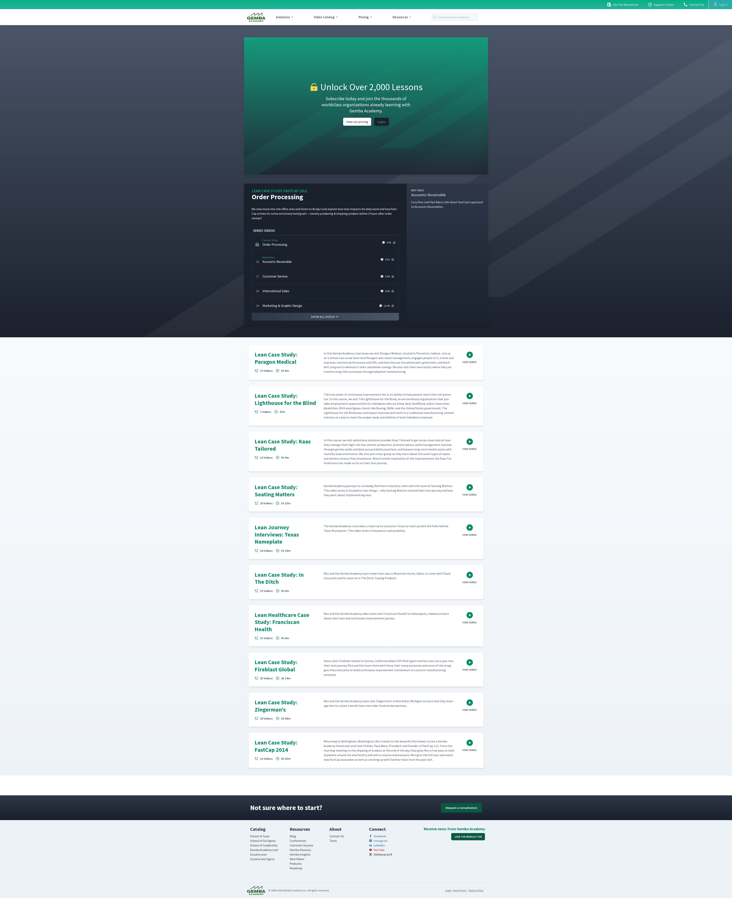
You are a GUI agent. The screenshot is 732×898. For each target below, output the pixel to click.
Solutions (283, 17)
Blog (293, 836)
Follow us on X (383, 854)
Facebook (380, 836)
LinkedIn (379, 845)
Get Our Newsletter (626, 4)
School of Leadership (263, 845)
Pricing (364, 17)
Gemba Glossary (300, 850)
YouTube (379, 850)
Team (333, 841)
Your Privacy (460, 890)
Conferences (298, 841)
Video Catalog (324, 17)
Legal (448, 890)
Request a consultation (461, 808)
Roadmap (296, 868)
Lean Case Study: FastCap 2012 (279, 190)
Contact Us (696, 4)
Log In (381, 122)
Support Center (664, 4)
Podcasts (296, 863)
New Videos (297, 859)
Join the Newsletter (468, 836)
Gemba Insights (300, 854)
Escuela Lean (258, 854)
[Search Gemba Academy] (435, 17)
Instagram (381, 841)
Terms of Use (475, 890)
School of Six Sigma (262, 841)
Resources (400, 17)
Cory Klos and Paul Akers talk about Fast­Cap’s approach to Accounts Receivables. (447, 199)
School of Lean (259, 836)
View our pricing (357, 122)
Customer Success (301, 845)
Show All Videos (323, 317)
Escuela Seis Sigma (262, 859)
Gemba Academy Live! (264, 850)
